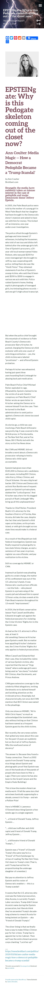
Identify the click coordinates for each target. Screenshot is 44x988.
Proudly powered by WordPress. (15, 979)
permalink (11, 968)
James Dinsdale (12, 981)
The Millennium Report (13, 20)
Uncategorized (25, 966)
